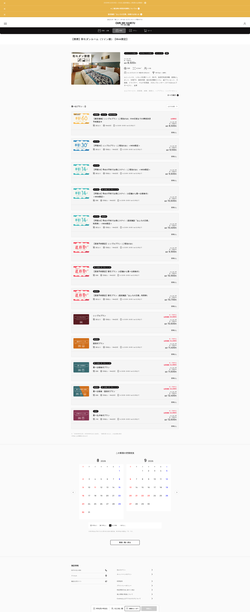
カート (150, 30)
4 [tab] (97, 83)
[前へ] (73, 492)
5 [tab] (98, 83)
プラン (135, 30)
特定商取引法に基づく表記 (125, 590)
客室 (120, 30)
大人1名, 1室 (118, 608)
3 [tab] (95, 83)
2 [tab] (94, 83)
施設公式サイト (76, 581)
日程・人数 (105, 30)
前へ (73, 492)
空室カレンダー (134, 608)
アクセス (74, 576)
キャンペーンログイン (124, 574)
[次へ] (177, 492)
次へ (177, 492)
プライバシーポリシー (124, 585)
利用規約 (120, 581)
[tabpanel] (95, 68)
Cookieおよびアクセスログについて (129, 598)
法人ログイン (121, 570)
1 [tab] (92, 83)
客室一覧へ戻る (125, 542)
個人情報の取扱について (125, 594)
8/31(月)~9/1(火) (101, 608)
